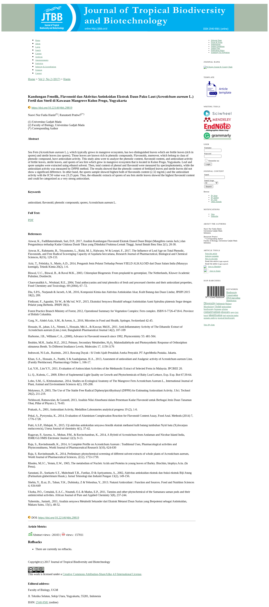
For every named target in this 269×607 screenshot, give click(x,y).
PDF (30, 220)
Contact (38, 73)
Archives (38, 57)
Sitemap (38, 70)
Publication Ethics (218, 50)
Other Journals (216, 202)
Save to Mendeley (214, 267)
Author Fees (215, 48)
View (213, 214)
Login (37, 47)
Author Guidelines (218, 46)
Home (37, 40)
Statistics (39, 63)
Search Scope (209, 181)
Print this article (211, 254)
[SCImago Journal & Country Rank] (218, 67)
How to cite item (211, 259)
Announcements (41, 60)
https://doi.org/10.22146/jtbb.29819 (51, 107)
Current (38, 54)
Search (38, 50)
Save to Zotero (215, 271)
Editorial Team (216, 40)
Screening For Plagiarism (220, 52)
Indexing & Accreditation (45, 67)
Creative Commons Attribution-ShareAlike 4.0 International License (102, 574)
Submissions (216, 44)
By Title (214, 200)
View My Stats (209, 325)
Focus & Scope (216, 42)
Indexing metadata (211, 256)
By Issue (214, 196)
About (37, 44)
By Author (215, 198)
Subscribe (214, 216)
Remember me (213, 161)
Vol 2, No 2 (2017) (49, 79)
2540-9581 (42, 602)
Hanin (66, 79)
